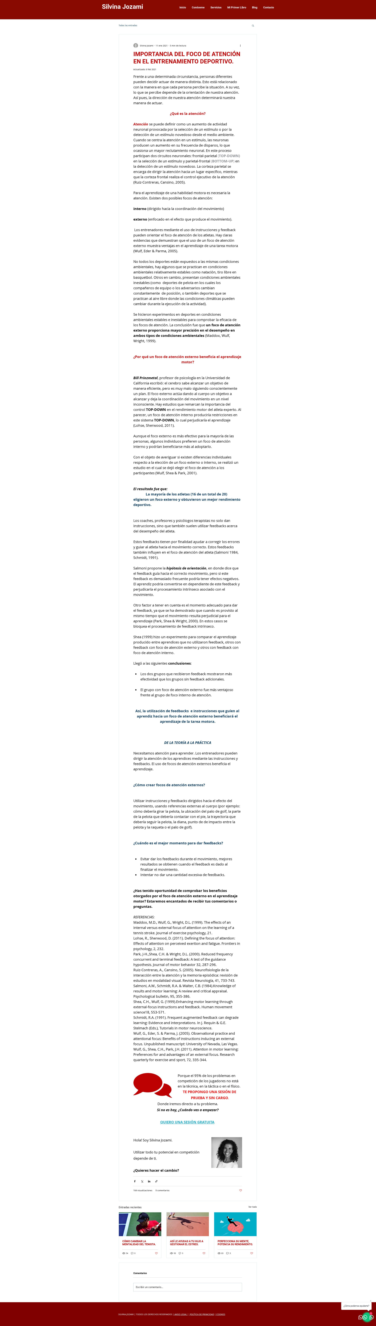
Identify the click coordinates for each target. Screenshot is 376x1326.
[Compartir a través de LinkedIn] (149, 1181)
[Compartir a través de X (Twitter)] (142, 1181)
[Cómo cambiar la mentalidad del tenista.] (140, 1224)
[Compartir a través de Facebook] (134, 1181)
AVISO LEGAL (180, 1314)
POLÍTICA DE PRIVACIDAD (201, 1314)
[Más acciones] (240, 45)
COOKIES (220, 1314)
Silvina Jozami (122, 6)
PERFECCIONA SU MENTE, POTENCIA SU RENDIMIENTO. (235, 1243)
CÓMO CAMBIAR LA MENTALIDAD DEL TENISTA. (139, 1243)
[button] (253, 25)
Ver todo (253, 1206)
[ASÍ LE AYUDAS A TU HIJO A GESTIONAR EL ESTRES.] (188, 1224)
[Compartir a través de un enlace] (156, 1181)
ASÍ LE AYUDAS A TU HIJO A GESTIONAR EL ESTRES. (186, 1243)
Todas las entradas (128, 25)
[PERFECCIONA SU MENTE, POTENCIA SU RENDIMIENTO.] (235, 1224)
